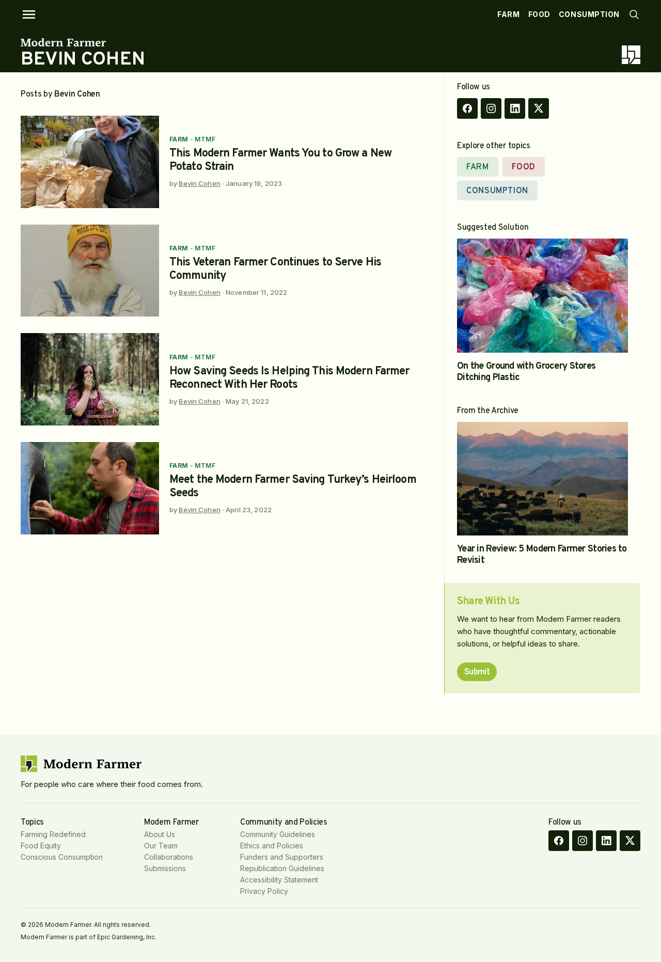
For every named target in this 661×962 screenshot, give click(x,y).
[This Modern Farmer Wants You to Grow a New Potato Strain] (90, 162)
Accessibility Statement (279, 879)
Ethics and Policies (271, 845)
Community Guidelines (277, 834)
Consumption (589, 14)
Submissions (165, 868)
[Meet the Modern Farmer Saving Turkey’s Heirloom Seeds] (90, 488)
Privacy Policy (264, 891)
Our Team (161, 845)
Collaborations (168, 857)
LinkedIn (515, 108)
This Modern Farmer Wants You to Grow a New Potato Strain (280, 160)
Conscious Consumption (62, 857)
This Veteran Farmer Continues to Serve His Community (275, 269)
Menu (29, 14)
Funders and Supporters (281, 857)
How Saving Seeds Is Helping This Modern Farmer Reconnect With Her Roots (289, 378)
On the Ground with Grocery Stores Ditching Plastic (526, 372)
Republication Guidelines (282, 868)
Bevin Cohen (199, 183)
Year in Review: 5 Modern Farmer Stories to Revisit (542, 554)
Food (539, 14)
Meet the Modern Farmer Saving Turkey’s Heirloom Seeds (292, 486)
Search (634, 14)
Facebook (467, 108)
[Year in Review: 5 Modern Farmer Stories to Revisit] (542, 479)
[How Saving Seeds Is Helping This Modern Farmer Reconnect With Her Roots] (90, 379)
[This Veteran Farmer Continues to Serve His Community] (90, 271)
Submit (477, 672)
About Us (159, 834)
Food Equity (41, 845)
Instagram (491, 108)
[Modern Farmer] (83, 42)
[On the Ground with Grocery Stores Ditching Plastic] (542, 296)
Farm (508, 14)
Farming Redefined (53, 834)
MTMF (205, 139)
